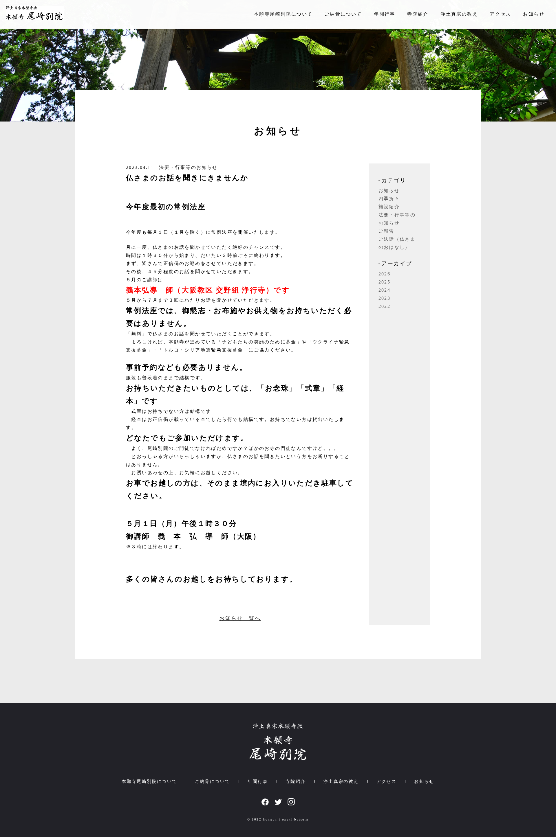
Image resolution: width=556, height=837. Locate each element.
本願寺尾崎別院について (283, 14)
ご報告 (386, 231)
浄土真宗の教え (459, 14)
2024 (384, 290)
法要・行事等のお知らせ (188, 167)
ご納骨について (343, 14)
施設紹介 (389, 206)
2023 (384, 298)
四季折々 (389, 198)
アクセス (500, 14)
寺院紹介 (418, 14)
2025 (384, 281)
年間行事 (384, 14)
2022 (384, 306)
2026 (384, 273)
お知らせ (533, 14)
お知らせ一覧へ (240, 618)
